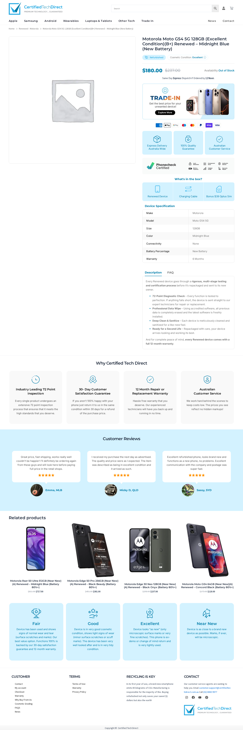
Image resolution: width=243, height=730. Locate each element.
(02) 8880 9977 (210, 691)
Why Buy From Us (23, 699)
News (212, 20)
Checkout (19, 691)
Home (12, 28)
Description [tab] (153, 272)
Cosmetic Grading (24, 703)
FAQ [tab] (170, 272)
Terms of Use (78, 683)
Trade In (148, 20)
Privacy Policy (79, 691)
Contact (228, 20)
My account (20, 687)
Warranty (19, 695)
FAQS (17, 707)
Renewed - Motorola (29, 28)
